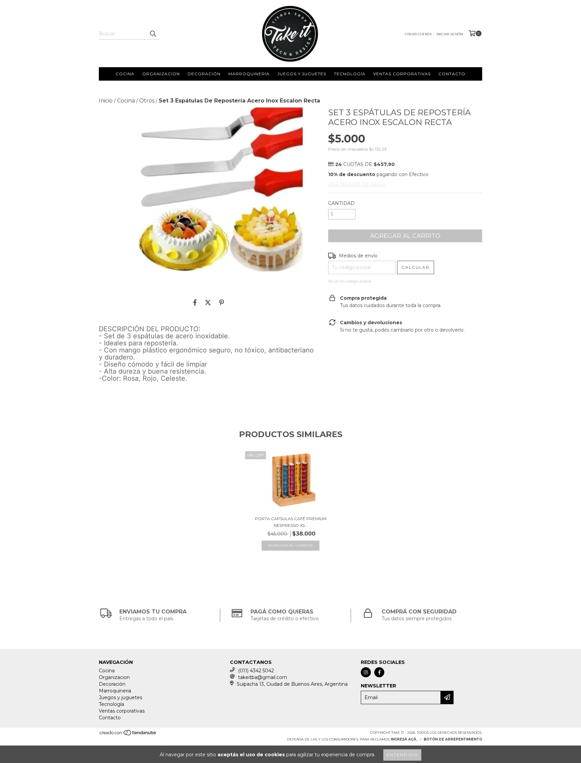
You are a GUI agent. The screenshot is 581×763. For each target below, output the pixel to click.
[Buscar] (152, 34)
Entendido (402, 754)
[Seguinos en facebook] (379, 672)
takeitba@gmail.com (262, 677)
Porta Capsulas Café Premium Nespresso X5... (290, 522)
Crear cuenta (418, 34)
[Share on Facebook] (195, 302)
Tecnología (349, 73)
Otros (146, 100)
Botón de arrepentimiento (453, 739)
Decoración (204, 73)
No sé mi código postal (349, 281)
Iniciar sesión (449, 34)
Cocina (125, 73)
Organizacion (161, 73)
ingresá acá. (404, 739)
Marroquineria (249, 73)
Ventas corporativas (402, 73)
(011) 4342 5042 (256, 671)
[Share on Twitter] (208, 302)
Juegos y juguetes (301, 73)
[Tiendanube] (128, 734)
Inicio (106, 100)
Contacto (451, 73)
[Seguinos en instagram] (366, 672)
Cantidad (341, 203)
